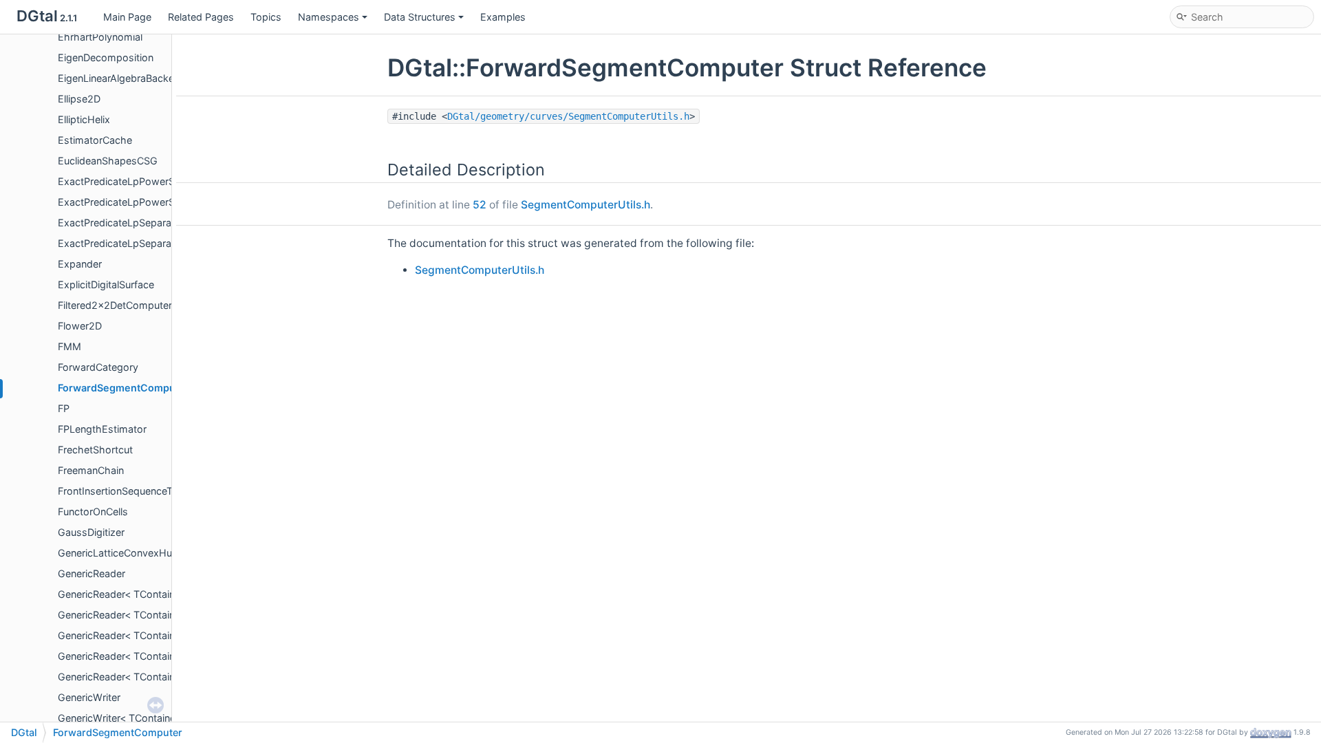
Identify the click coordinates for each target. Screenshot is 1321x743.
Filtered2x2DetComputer (115, 305)
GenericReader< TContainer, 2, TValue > (149, 615)
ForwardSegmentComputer (123, 388)
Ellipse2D (79, 99)
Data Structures (419, 17)
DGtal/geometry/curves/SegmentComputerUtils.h (568, 116)
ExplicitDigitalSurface (106, 284)
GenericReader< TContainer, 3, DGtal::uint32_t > (167, 635)
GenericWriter (89, 697)
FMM (69, 346)
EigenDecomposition (105, 57)
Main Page (127, 17)
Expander (80, 264)
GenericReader (91, 573)
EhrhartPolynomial (100, 37)
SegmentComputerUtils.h (585, 204)
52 (479, 204)
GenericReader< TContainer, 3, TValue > (149, 676)
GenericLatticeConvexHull (117, 553)
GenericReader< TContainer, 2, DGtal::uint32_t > (167, 594)
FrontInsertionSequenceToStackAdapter (149, 491)
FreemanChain (91, 470)
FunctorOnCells (93, 511)
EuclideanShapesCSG (108, 160)
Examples (503, 17)
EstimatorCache (95, 140)
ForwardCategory (98, 367)
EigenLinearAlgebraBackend (122, 78)
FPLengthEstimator (102, 429)
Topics (265, 17)
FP (63, 408)
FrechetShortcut (95, 449)
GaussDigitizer (91, 532)
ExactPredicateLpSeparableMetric (136, 222)
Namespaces (328, 17)
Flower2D (80, 326)
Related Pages (201, 17)
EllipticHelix (84, 119)
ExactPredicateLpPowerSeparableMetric (151, 181)
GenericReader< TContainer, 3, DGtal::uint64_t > (167, 656)
